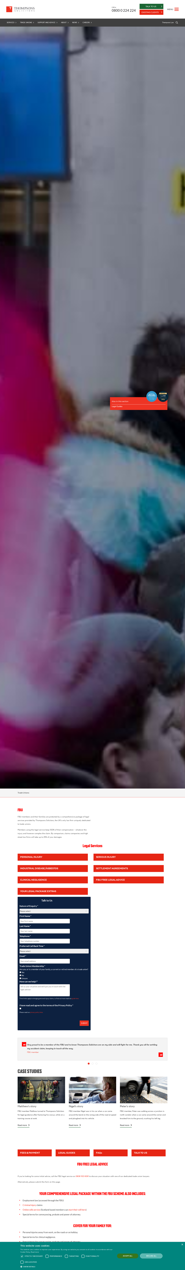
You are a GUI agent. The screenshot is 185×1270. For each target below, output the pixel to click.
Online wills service (31, 1209)
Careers (86, 22)
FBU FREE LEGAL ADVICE (110, 879)
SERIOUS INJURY (106, 857)
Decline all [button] (151, 1256)
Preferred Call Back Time (32, 946)
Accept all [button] (127, 1256)
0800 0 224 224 (124, 10)
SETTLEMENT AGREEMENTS (112, 868)
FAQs (99, 1152)
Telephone (25, 936)
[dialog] (92, 1256)
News (74, 22)
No (23, 975)
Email (23, 956)
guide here (75, 999)
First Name (25, 916)
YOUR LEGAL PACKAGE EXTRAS (38, 891)
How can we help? (29, 981)
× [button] (182, 1245)
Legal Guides (117, 406)
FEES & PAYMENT (30, 1152)
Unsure (25, 978)
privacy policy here (36, 1012)
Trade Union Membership (32, 966)
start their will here (77, 1209)
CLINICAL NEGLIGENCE (33, 879)
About (64, 22)
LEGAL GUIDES (66, 1152)
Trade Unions (26, 22)
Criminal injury (29, 1205)
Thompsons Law (168, 22)
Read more (35, 1252)
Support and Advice (46, 22)
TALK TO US (140, 1152)
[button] (66, 1266)
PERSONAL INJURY (31, 857)
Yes (23, 972)
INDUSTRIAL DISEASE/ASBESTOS (39, 868)
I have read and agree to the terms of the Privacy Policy (46, 1005)
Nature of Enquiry (29, 906)
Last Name (25, 926)
